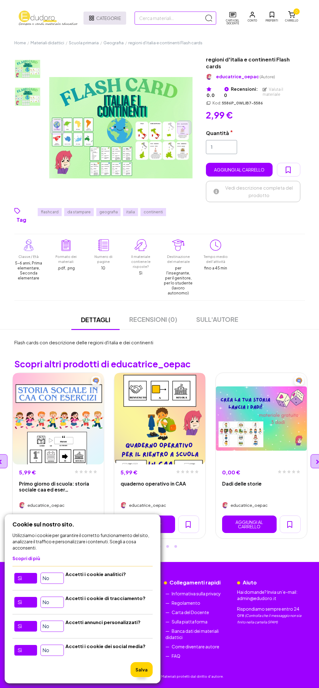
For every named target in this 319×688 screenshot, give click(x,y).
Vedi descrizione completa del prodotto (259, 191)
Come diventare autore (195, 646)
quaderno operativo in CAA (153, 484)
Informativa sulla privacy (196, 593)
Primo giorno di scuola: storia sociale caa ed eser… (54, 486)
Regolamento (186, 603)
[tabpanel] (58, 455)
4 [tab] (167, 547)
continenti (153, 212)
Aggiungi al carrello (239, 169)
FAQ (176, 656)
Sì (19, 578)
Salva (142, 669)
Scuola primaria (84, 42)
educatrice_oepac (245, 76)
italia (130, 212)
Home (20, 42)
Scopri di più (26, 558)
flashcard (50, 212)
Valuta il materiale (273, 92)
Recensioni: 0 (241, 92)
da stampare (79, 212)
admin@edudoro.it (256, 598)
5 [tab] (176, 547)
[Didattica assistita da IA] (96, 380)
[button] (252, 16)
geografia (108, 212)
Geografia (113, 42)
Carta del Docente (190, 612)
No (45, 578)
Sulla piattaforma (189, 621)
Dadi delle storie (242, 484)
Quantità (217, 133)
